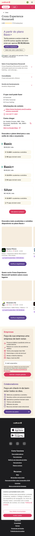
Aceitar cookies (17, 515)
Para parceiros (17, 462)
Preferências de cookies (17, 531)
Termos (17, 525)
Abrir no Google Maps (10, 128)
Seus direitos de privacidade (18, 511)
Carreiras (17, 483)
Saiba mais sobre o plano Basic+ (14, 50)
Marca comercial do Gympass (17, 486)
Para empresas (17, 457)
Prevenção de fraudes (17, 528)
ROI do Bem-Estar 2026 (17, 477)
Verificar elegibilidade (11, 46)
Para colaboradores (17, 454)
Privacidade (17, 523)
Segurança (17, 520)
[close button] (32, 7)
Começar (5, 7)
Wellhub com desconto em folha (17, 460)
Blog (17, 475)
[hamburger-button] (32, 2)
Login (14, 7)
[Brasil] (28, 2)
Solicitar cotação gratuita (17, 374)
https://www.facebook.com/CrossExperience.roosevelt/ (18, 110)
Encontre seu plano (12, 412)
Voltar (6, 12)
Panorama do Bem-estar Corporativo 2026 (17, 480)
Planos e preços (17, 465)
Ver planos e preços (17, 212)
